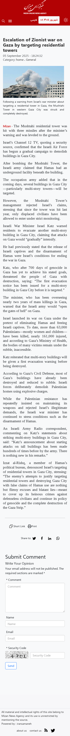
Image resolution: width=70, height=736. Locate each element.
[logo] (35, 7)
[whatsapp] (58, 538)
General (31, 59)
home (20, 59)
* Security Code (16, 648)
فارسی (33, 20)
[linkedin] (49, 538)
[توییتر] (53, 732)
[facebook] (42, 538)
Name (10, 617)
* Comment (13, 580)
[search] (3, 21)
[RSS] (46, 731)
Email (9, 632)
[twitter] (34, 538)
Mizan (7, 126)
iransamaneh (24, 723)
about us (22, 730)
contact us (35, 730)
